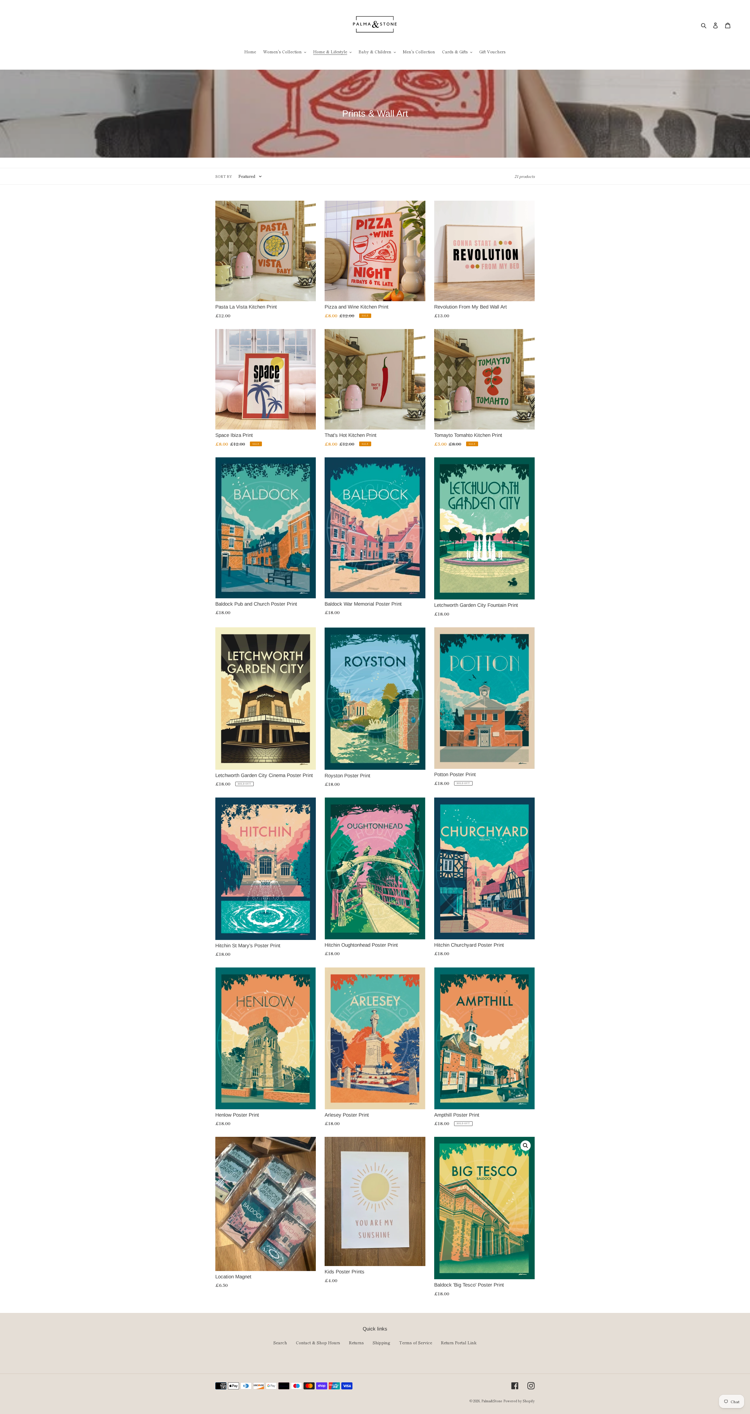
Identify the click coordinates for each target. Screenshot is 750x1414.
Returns (356, 1342)
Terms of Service (415, 1342)
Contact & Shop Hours (318, 1342)
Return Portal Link (459, 1342)
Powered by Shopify (519, 1400)
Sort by (223, 176)
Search (280, 1342)
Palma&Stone (491, 1400)
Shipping (381, 1342)
